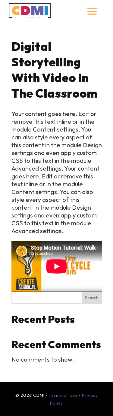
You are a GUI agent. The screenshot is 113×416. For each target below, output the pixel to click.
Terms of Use (63, 395)
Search (92, 297)
